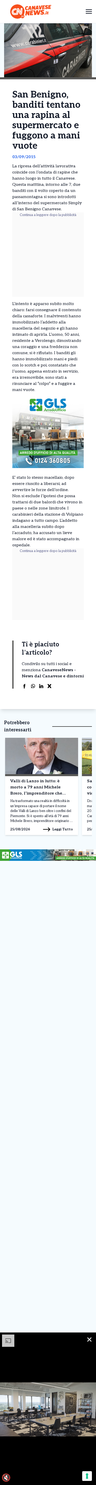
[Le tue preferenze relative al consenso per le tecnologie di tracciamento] (87, 1476)
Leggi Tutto (62, 829)
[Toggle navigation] (89, 11)
